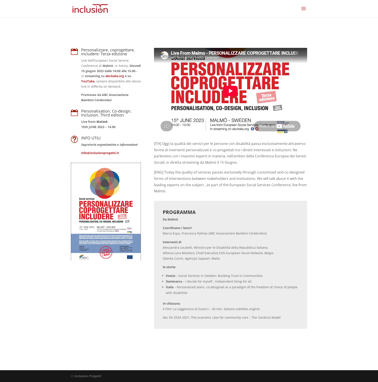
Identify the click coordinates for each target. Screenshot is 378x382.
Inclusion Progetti (87, 376)
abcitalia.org (115, 76)
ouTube (87, 81)
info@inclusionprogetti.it (100, 153)
